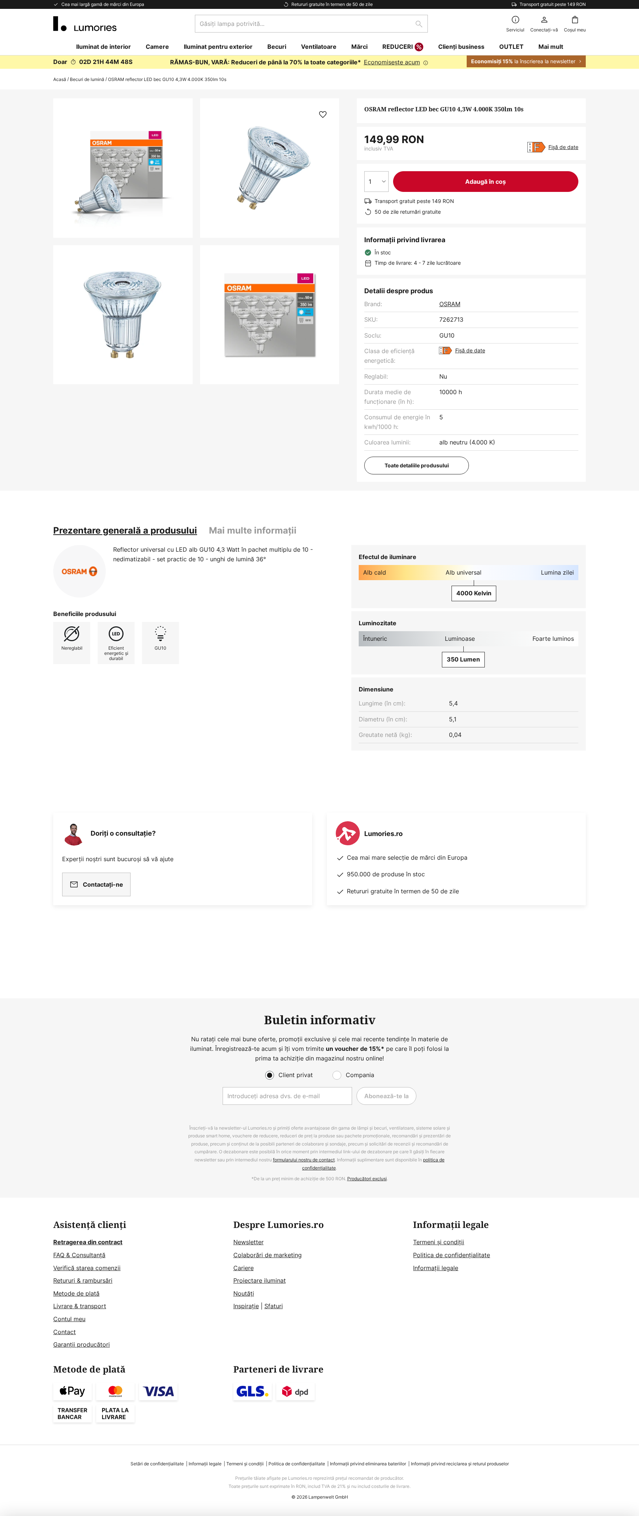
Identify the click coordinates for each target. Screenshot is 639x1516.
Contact (64, 1332)
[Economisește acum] (319, 62)
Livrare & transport (79, 1306)
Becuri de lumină (87, 79)
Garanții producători (81, 1344)
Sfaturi (273, 1306)
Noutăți (243, 1293)
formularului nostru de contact (304, 1160)
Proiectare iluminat (259, 1280)
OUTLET (511, 46)
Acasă (59, 79)
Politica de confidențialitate (451, 1255)
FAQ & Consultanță (79, 1255)
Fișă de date (563, 146)
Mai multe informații (253, 530)
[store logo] (84, 23)
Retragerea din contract (87, 1242)
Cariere (243, 1268)
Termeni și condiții (438, 1242)
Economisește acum (392, 62)
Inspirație (246, 1306)
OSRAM (449, 304)
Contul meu (69, 1319)
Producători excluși (367, 1178)
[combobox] (311, 23)
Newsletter (248, 1242)
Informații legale (435, 1268)
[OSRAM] (79, 571)
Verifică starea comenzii (87, 1268)
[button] (123, 315)
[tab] (125, 531)
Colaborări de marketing (267, 1255)
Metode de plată (76, 1293)
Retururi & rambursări (82, 1280)
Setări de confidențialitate (157, 1464)
